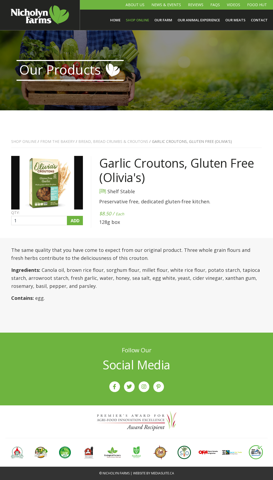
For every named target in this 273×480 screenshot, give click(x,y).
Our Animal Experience (199, 20)
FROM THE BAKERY (57, 141)
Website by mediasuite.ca (153, 473)
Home (115, 20)
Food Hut (257, 4)
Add (75, 221)
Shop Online (137, 20)
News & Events (166, 4)
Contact (259, 20)
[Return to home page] (40, 15)
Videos (233, 4)
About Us (135, 4)
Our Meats (235, 20)
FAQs (215, 4)
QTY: (15, 213)
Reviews (195, 4)
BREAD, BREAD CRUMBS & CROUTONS (113, 141)
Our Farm (163, 20)
